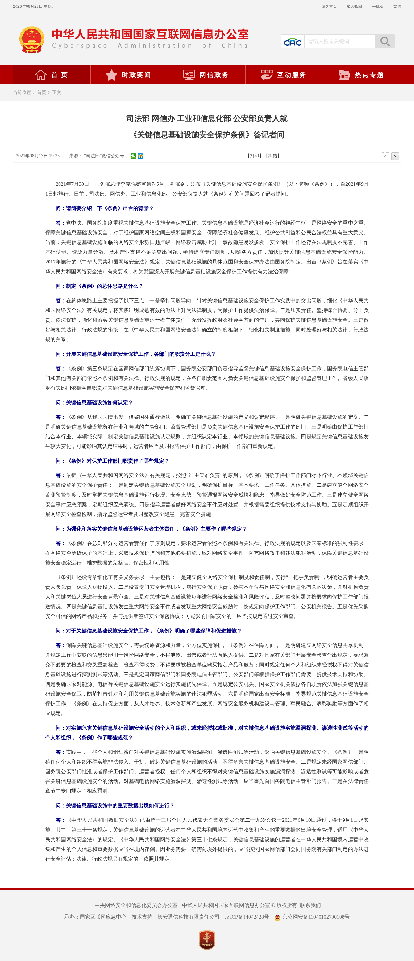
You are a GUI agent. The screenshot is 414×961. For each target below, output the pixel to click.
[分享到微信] (133, 156)
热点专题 (370, 74)
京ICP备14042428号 (247, 917)
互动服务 (292, 74)
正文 (56, 92)
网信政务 (214, 74)
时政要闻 (137, 74)
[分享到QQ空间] (141, 156)
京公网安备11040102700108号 (316, 917)
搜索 (384, 41)
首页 (41, 92)
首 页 (60, 74)
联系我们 (310, 905)
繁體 (397, 6)
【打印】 (254, 155)
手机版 (378, 6)
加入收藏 (354, 6)
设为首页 (329, 6)
